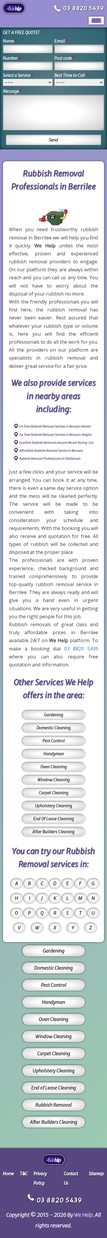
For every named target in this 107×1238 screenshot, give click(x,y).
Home (8, 1173)
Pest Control (54, 740)
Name (10, 41)
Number (12, 58)
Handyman (53, 753)
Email (61, 41)
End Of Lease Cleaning (53, 818)
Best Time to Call (71, 75)
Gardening (53, 714)
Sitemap (96, 1173)
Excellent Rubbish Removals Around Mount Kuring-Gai (56, 443)
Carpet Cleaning (53, 792)
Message (12, 91)
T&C (24, 1173)
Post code (64, 58)
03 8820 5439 (83, 8)
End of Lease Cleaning (53, 1088)
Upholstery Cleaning (53, 805)
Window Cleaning (53, 779)
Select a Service (18, 75)
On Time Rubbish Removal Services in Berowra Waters (55, 426)
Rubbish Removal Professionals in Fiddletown (50, 459)
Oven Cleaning (53, 766)
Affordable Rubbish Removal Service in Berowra (51, 451)
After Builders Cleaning (53, 831)
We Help (83, 1214)
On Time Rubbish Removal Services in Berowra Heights (55, 435)
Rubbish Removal (53, 1105)
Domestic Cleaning (54, 727)
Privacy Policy (40, 1178)
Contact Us (71, 1178)
